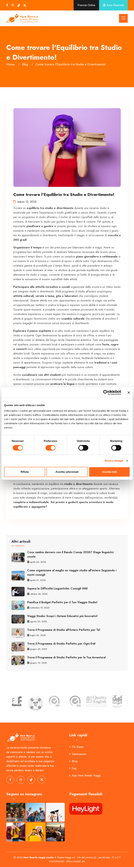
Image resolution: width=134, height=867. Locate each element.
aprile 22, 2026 (38, 562)
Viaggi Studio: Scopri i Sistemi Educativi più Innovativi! (62, 616)
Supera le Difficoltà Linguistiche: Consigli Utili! (57, 588)
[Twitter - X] (24, 5)
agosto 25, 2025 (38, 621)
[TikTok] (18, 5)
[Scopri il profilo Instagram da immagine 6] (55, 832)
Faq (74, 768)
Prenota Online (86, 5)
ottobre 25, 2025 (38, 594)
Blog (74, 761)
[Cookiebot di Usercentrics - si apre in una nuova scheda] (106, 392)
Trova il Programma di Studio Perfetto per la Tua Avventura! (66, 657)
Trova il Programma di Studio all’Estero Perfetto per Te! (63, 630)
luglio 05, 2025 (38, 635)
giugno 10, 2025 (38, 662)
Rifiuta (25, 471)
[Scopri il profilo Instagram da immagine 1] (15, 812)
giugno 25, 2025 (38, 649)
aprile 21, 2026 (38, 580)
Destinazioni (79, 754)
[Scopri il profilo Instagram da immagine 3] (55, 812)
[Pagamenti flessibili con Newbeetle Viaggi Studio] (85, 808)
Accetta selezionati (67, 471)
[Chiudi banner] (129, 392)
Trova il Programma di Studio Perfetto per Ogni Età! (61, 644)
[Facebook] (7, 5)
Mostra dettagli (114, 460)
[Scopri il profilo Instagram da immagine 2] (35, 812)
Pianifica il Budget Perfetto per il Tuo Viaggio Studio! (62, 602)
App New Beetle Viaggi (86, 775)
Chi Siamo (78, 747)
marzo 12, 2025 (26, 202)
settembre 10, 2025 (40, 607)
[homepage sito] (22, 18)
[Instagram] (13, 5)
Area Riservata (115, 5)
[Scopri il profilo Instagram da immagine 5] (35, 832)
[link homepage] (21, 737)
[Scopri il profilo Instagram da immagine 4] (15, 832)
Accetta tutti (109, 471)
